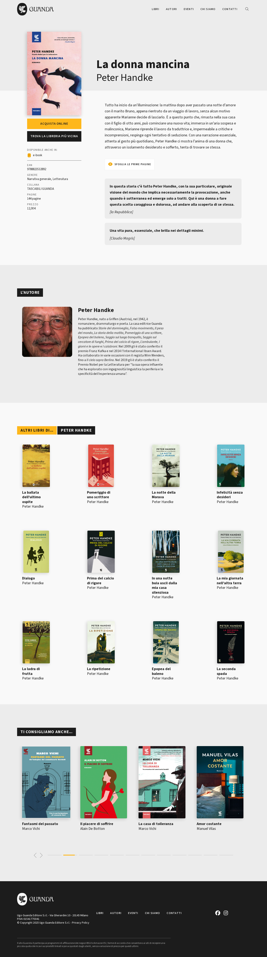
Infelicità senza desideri (230, 495)
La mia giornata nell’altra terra (230, 581)
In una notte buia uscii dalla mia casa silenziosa (164, 585)
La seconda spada (226, 671)
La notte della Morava (164, 495)
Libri (155, 9)
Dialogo (28, 578)
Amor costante (209, 823)
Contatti (229, 9)
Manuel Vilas (206, 828)
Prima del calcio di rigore (100, 581)
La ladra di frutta (31, 671)
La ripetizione (98, 669)
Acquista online (54, 124)
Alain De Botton (92, 828)
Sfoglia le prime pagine (133, 164)
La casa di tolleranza (156, 823)
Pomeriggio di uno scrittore (98, 495)
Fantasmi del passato (40, 823)
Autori (171, 9)
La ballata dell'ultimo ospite (31, 497)
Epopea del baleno (161, 671)
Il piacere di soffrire (96, 823)
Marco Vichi (31, 828)
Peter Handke (124, 78)
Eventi (189, 9)
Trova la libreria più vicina (54, 136)
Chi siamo (208, 9)
